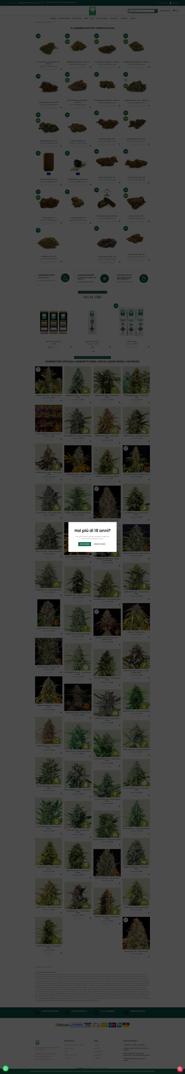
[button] (5, 1068)
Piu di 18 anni (84, 544)
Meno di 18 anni (99, 544)
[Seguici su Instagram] (180, 1069)
